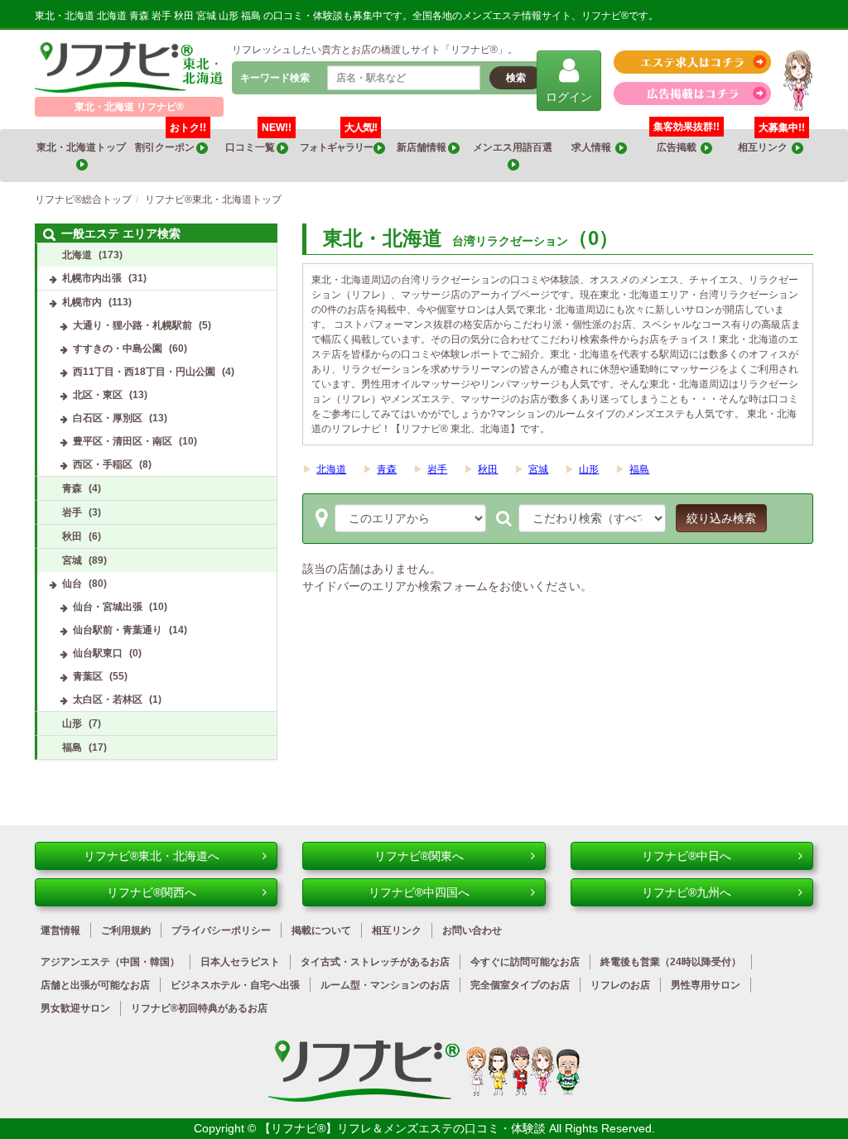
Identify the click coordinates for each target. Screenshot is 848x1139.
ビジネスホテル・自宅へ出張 (235, 985)
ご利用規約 (126, 930)
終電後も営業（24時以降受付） (670, 962)
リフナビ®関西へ (151, 892)
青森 (387, 469)
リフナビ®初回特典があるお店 (199, 1008)
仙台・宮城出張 (107, 607)
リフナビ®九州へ (686, 892)
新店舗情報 (422, 147)
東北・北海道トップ (82, 147)
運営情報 (60, 930)
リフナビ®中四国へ (419, 892)
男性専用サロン (705, 985)
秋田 (488, 469)
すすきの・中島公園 (117, 348)
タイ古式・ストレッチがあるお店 (375, 962)
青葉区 (88, 676)
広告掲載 (679, 147)
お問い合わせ (472, 930)
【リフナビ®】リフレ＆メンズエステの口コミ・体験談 (404, 1128)
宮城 (538, 469)
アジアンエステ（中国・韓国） (110, 962)
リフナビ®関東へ (419, 856)
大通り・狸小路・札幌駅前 (132, 325)
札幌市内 (82, 302)
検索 (516, 78)
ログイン (569, 96)
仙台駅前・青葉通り (117, 630)
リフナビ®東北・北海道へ (151, 856)
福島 (639, 469)
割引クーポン (170, 141)
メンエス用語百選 (513, 147)
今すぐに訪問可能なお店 (525, 962)
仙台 (72, 583)
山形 (589, 469)
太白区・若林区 (107, 699)
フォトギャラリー (338, 141)
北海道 (331, 469)
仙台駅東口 (98, 653)
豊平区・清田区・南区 (122, 441)
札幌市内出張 (92, 278)
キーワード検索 (275, 78)
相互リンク (771, 141)
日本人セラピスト (240, 962)
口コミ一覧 (258, 141)
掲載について (321, 930)
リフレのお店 (620, 985)
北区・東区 (98, 395)
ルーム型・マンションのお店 (385, 985)
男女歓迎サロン (75, 1008)
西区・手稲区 (102, 464)
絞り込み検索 (721, 518)
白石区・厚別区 (107, 418)
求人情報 (593, 147)
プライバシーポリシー (221, 930)
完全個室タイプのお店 (520, 985)
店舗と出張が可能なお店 (95, 985)
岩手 (437, 469)
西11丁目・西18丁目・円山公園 (144, 371)
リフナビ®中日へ (686, 856)
